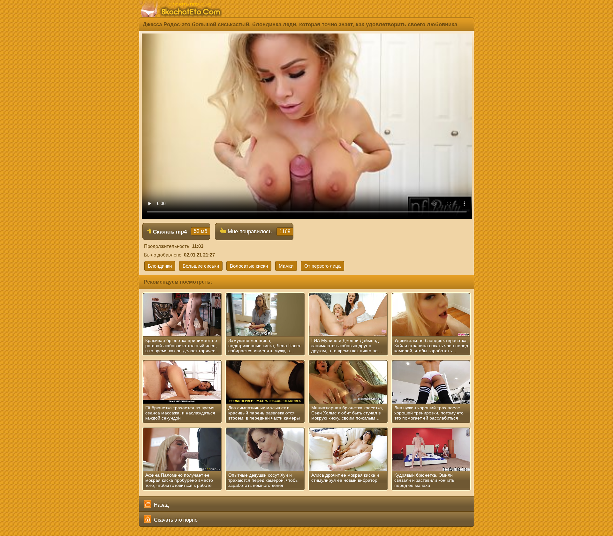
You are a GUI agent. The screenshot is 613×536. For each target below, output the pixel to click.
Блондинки (160, 266)
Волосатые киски (249, 266)
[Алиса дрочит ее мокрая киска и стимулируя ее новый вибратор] (348, 449)
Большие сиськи (201, 266)
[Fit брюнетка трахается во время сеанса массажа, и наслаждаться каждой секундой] (182, 382)
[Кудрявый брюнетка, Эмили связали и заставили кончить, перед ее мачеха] (431, 449)
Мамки (286, 266)
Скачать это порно (175, 520)
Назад (161, 505)
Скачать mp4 (179, 231)
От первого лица (322, 266)
